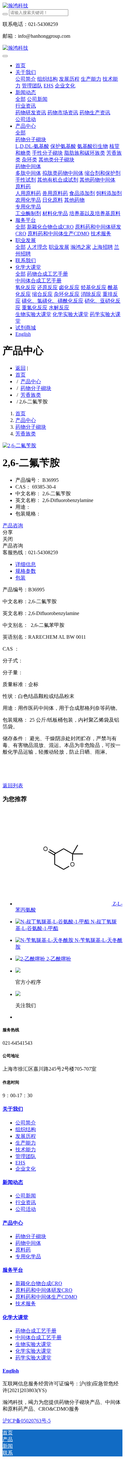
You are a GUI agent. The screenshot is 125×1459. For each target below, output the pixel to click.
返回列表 (13, 785)
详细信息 (25, 564)
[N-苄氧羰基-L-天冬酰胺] (45, 940)
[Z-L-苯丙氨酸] (64, 903)
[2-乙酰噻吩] (30, 958)
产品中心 (31, 381)
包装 (20, 577)
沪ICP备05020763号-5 (27, 1420)
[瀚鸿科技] (62, 6)
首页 (20, 65)
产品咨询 (13, 525)
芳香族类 (31, 395)
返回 (20, 368)
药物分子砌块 (36, 388)
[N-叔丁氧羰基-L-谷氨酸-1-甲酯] (53, 921)
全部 (20, 99)
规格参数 (25, 571)
